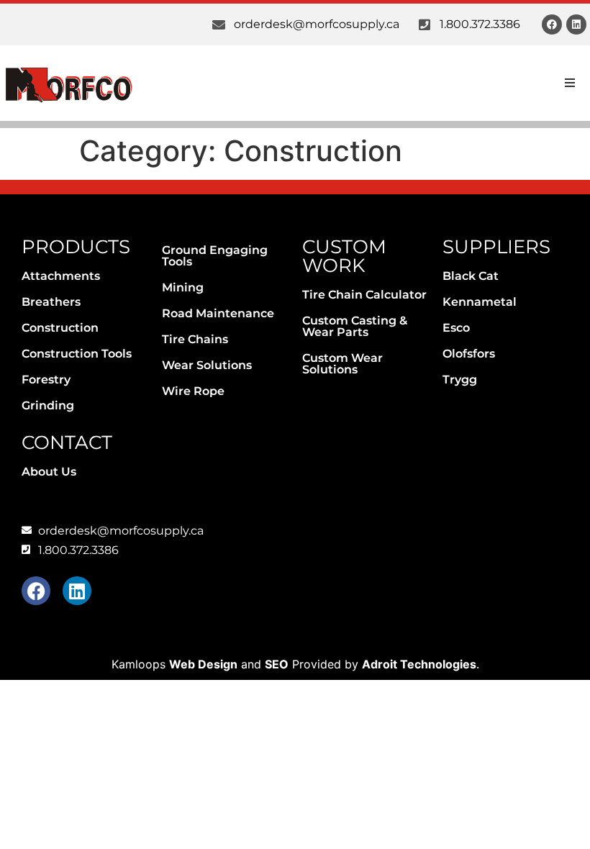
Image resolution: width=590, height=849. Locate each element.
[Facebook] (552, 24)
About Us (49, 471)
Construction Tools (77, 353)
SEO (277, 664)
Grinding (48, 405)
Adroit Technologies (419, 664)
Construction (60, 328)
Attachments (61, 276)
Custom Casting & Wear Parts (354, 326)
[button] (570, 83)
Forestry (46, 379)
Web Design (203, 664)
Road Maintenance (218, 313)
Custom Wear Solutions (342, 363)
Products (76, 246)
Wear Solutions (207, 365)
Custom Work (344, 256)
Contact (67, 442)
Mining (183, 287)
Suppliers (496, 246)
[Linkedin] (576, 24)
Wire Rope (193, 391)
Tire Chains (195, 339)
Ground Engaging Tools (215, 255)
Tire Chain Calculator (364, 294)
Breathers (51, 302)
